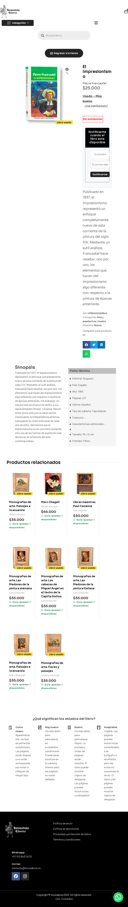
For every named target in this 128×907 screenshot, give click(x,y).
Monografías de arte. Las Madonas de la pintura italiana (84, 582)
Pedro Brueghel (17, 675)
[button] (96, 23)
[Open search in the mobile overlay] (64, 35)
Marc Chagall (50, 502)
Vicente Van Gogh (50, 675)
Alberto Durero (17, 514)
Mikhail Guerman (49, 506)
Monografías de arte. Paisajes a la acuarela (20, 506)
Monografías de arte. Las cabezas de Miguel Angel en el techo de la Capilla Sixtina (52, 586)
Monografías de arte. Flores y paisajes (52, 667)
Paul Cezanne (79, 510)
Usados (101, 321)
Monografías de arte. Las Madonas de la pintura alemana (20, 582)
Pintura (98, 325)
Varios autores (16, 592)
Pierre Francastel (94, 83)
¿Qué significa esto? (96, 105)
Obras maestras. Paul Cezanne (84, 504)
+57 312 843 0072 (22, 856)
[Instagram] (25, 876)
